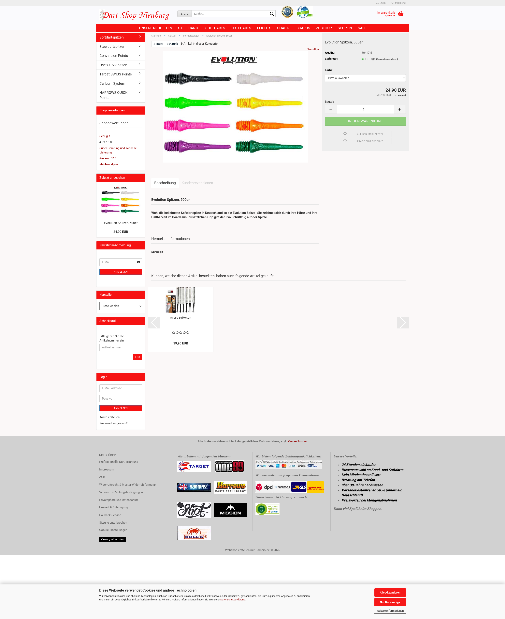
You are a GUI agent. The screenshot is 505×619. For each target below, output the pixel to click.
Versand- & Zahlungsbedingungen (121, 492)
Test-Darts (241, 28)
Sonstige (313, 49)
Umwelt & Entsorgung (113, 507)
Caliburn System (112, 83)
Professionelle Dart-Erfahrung (118, 462)
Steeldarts (188, 28)
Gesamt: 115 (107, 158)
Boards (303, 28)
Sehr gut (104, 136)
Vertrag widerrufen (112, 539)
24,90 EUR (120, 232)
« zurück (172, 44)
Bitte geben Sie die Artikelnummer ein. (111, 338)
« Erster (158, 44)
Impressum (106, 469)
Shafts (284, 28)
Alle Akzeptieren (390, 592)
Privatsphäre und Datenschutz (118, 500)
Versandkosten (297, 441)
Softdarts (215, 28)
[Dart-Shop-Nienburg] (135, 15)
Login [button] (382, 3)
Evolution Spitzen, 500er (120, 223)
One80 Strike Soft (180, 317)
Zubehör (324, 28)
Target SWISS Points (115, 74)
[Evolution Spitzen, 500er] (235, 106)
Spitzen (345, 28)
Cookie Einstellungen (113, 530)
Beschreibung (165, 183)
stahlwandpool (108, 164)
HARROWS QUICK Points (113, 95)
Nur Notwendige (390, 602)
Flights (264, 28)
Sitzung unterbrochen (113, 522)
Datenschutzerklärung (232, 599)
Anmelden (121, 271)
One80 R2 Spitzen (113, 65)
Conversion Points (113, 56)
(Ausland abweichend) (387, 59)
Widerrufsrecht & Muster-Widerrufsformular (127, 484)
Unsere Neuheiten (155, 28)
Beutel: (329, 101)
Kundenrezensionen (197, 183)
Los (137, 357)
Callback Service (110, 515)
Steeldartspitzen (112, 46)
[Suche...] (272, 14)
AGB (102, 477)
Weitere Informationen (390, 610)
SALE (362, 28)
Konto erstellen (109, 417)
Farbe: (329, 70)
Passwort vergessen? (113, 423)
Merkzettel (400, 3)
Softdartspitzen (111, 37)
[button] (331, 109)
